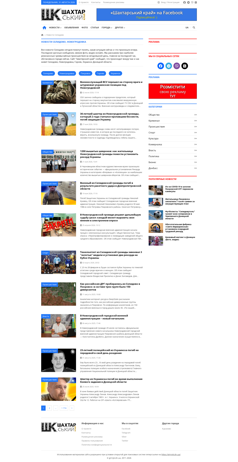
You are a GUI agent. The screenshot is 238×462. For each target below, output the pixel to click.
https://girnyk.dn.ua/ (170, 454)
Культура (173, 138)
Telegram (126, 432)
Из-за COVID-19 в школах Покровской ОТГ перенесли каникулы (179, 188)
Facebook (126, 428)
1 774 (63, 408)
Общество (47, 152)
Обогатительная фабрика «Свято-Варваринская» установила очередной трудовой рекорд (178, 228)
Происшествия (50, 114)
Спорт (45, 252)
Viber (124, 436)
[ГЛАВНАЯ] (44, 27)
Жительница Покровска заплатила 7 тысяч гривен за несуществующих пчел (180, 201)
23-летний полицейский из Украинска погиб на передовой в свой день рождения (109, 352)
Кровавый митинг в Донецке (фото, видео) (180, 238)
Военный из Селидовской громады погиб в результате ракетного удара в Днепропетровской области (110, 185)
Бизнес (173, 162)
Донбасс (173, 168)
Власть (46, 316)
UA (187, 27)
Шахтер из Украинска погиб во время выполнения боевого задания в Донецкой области (111, 380)
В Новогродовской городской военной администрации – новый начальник (104, 317)
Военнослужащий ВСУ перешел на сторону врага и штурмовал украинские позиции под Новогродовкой (111, 84)
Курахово (166, 428)
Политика (173, 156)
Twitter (125, 440)
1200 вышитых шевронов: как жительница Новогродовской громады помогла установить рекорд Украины (109, 154)
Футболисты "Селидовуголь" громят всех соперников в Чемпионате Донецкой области (180, 215)
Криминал (47, 82)
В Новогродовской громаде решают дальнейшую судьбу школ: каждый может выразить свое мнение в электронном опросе (110, 217)
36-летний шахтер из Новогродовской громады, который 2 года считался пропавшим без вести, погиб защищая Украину (109, 116)
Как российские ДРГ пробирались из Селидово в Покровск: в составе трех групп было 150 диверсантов (110, 286)
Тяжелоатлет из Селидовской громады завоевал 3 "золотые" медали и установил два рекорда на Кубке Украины (111, 254)
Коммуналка (173, 144)
